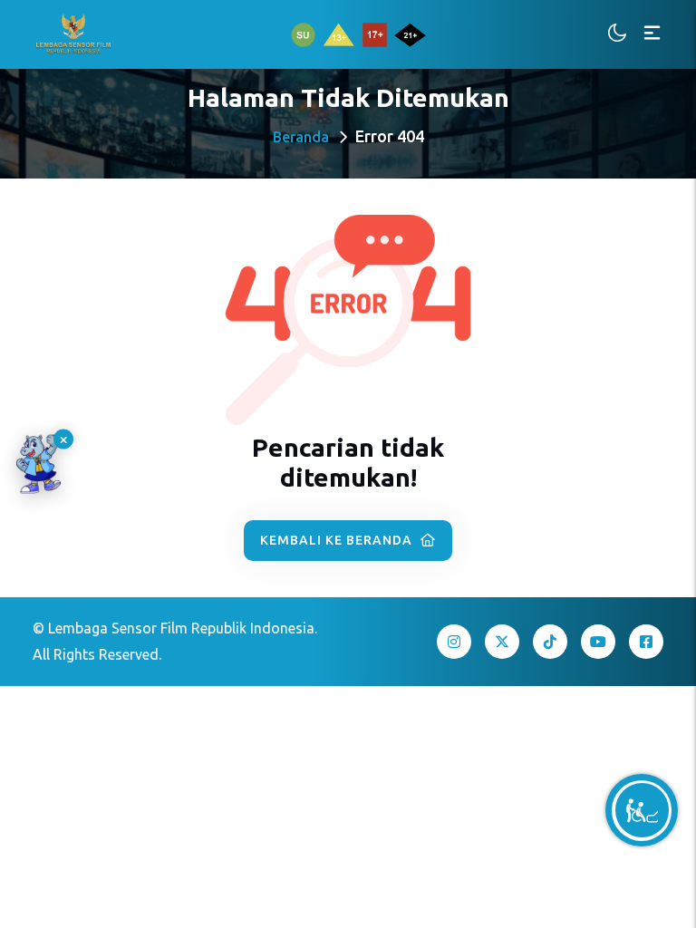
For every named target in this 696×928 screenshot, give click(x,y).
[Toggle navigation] (652, 34)
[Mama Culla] (38, 464)
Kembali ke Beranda (338, 540)
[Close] (63, 440)
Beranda (301, 137)
